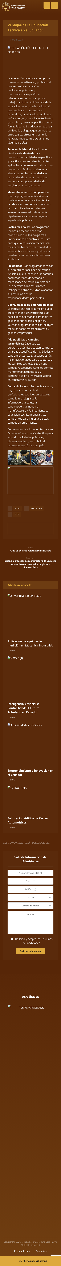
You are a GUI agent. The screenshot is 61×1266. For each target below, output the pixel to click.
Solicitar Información (30, 951)
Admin (17, 508)
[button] (14, 527)
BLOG (17, 514)
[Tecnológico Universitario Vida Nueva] (13, 6)
